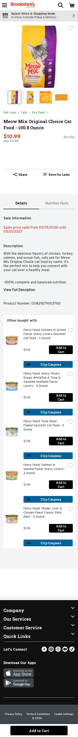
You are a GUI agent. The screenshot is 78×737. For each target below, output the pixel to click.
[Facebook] (44, 650)
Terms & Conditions (38, 714)
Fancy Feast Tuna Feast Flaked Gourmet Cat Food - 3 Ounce (44, 425)
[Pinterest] (51, 650)
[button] (60, 5)
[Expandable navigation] (4, 5)
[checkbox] (70, 27)
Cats (24, 112)
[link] (57, 174)
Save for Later (59, 174)
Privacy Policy (13, 714)
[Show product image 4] (61, 97)
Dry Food (38, 112)
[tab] (21, 203)
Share (22, 174)
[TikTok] (72, 650)
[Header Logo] (21, 5)
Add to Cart (61, 350)
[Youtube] (65, 650)
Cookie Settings (63, 714)
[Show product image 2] (30, 97)
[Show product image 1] (14, 97)
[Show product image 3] (45, 97)
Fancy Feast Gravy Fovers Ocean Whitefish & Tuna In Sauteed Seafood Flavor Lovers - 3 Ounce (42, 379)
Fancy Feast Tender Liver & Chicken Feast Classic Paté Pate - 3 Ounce (43, 512)
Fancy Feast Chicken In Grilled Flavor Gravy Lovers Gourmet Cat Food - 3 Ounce (44, 334)
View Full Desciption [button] (19, 290)
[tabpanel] (39, 380)
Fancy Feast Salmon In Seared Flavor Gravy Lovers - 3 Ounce (44, 469)
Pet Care (9, 112)
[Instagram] (58, 650)
